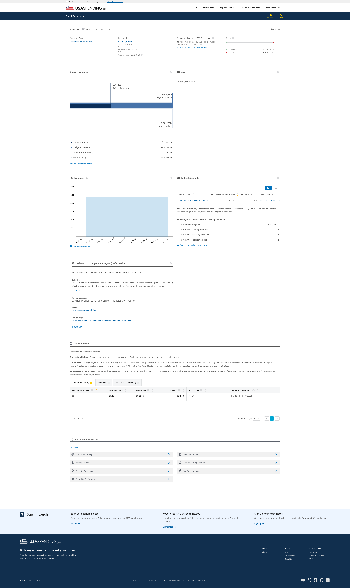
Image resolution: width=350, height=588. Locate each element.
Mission (265, 552)
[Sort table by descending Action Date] (153, 390)
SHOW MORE (77, 327)
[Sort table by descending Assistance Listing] (125, 390)
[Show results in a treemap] (276, 188)
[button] (121, 454)
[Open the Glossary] (83, 29)
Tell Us (74, 523)
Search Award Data (205, 7)
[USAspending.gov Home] (86, 8)
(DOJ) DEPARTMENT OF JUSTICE (270, 200)
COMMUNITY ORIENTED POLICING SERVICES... (193, 200)
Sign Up (257, 523)
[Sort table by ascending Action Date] (153, 389)
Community (290, 555)
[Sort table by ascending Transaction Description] (258, 389)
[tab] (82, 382)
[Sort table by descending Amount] (183, 390)
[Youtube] (303, 580)
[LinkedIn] (328, 580)
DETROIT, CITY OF (125, 41)
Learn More (168, 526)
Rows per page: (245, 418)
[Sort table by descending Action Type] (205, 390)
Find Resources (273, 7)
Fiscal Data (312, 552)
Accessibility (138, 580)
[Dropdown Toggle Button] (281, 15)
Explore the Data (228, 7)
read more (76, 291)
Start (83, 187)
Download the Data (251, 7)
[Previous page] (266, 418)
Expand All (74, 447)
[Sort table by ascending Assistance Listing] (125, 389)
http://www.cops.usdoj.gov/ (85, 310)
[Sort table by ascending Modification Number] (96, 389)
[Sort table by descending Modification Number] (96, 390)
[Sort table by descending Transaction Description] (258, 390)
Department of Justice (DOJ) (81, 41)
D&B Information (198, 580)
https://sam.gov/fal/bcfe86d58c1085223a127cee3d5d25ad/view (101, 320)
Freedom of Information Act (174, 580)
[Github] (321, 580)
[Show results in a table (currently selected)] (268, 188)
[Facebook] (315, 580)
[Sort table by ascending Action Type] (205, 389)
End (165, 189)
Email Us (288, 559)
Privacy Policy (153, 580)
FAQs (287, 552)
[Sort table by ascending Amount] (183, 389)
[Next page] (277, 418)
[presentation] (142, 54)
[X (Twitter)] (309, 580)
